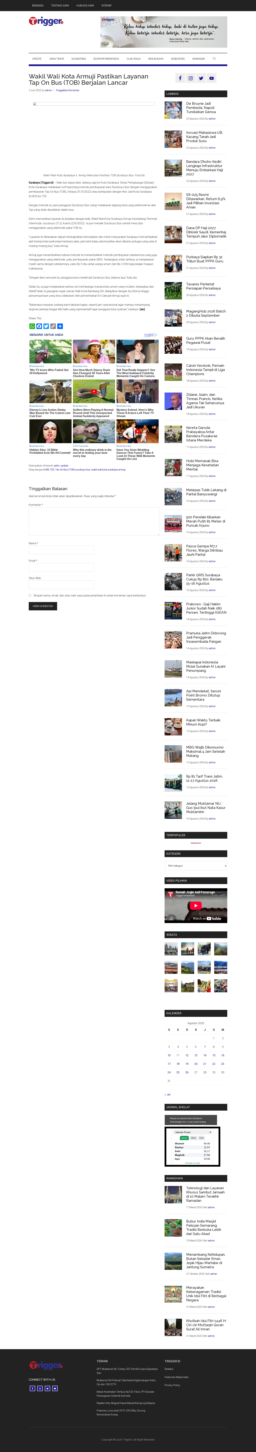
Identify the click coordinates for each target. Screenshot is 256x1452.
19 (187, 1064)
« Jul (167, 1094)
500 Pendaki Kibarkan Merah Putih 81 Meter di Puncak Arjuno (205, 521)
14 (204, 1055)
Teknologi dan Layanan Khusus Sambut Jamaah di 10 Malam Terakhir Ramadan (205, 1194)
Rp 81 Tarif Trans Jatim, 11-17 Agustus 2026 (204, 778)
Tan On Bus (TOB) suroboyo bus (72, 469)
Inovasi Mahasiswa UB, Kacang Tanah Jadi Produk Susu (204, 136)
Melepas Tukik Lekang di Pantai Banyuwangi (206, 492)
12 (187, 1055)
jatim (57, 465)
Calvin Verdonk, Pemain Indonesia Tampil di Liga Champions (205, 369)
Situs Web (35, 578)
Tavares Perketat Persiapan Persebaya (203, 286)
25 (178, 1072)
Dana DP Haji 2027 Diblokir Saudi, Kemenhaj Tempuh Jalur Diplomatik (206, 232)
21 (204, 1064)
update (64, 465)
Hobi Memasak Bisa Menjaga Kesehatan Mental (202, 465)
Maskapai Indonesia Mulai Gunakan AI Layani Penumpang (205, 666)
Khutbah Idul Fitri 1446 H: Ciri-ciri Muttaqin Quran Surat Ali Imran (206, 1325)
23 (222, 1064)
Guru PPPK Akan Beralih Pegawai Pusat (205, 340)
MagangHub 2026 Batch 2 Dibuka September (206, 313)
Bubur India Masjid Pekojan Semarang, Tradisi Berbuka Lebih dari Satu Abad (203, 1227)
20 (195, 1064)
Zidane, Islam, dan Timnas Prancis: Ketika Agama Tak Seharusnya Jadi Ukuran (205, 401)
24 (169, 1072)
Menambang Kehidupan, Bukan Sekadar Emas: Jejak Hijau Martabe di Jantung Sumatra (205, 1260)
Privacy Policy (172, 1385)
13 (195, 1055)
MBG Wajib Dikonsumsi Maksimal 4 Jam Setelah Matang (205, 751)
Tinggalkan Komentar (67, 90)
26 (187, 1072)
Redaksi (169, 1369)
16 (222, 1055)
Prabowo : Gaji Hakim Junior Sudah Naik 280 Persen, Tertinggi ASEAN (206, 608)
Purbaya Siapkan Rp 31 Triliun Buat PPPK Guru (204, 259)
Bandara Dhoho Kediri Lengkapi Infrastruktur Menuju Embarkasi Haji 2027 (204, 168)
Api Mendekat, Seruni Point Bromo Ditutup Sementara (203, 695)
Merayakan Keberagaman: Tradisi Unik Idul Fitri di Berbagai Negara (206, 1293)
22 (213, 1064)
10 (169, 1055)
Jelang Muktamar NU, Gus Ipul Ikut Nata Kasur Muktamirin (206, 807)
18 (178, 1064)
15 (213, 1055)
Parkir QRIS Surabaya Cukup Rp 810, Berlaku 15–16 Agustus (204, 579)
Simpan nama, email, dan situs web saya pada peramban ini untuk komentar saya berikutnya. (89, 595)
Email (33, 560)
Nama (33, 543)
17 (169, 1064)
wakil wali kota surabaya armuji (108, 469)
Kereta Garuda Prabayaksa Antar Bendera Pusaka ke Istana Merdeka (202, 434)
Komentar (36, 505)
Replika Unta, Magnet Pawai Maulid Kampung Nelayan (126, 1403)
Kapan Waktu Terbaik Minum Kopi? (203, 722)
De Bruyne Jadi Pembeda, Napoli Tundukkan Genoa (201, 107)
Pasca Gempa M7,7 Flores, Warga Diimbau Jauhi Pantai (204, 550)
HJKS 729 (49, 469)
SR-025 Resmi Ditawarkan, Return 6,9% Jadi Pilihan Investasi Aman (206, 201)
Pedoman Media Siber (177, 1377)
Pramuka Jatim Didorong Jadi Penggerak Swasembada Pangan (206, 637)
